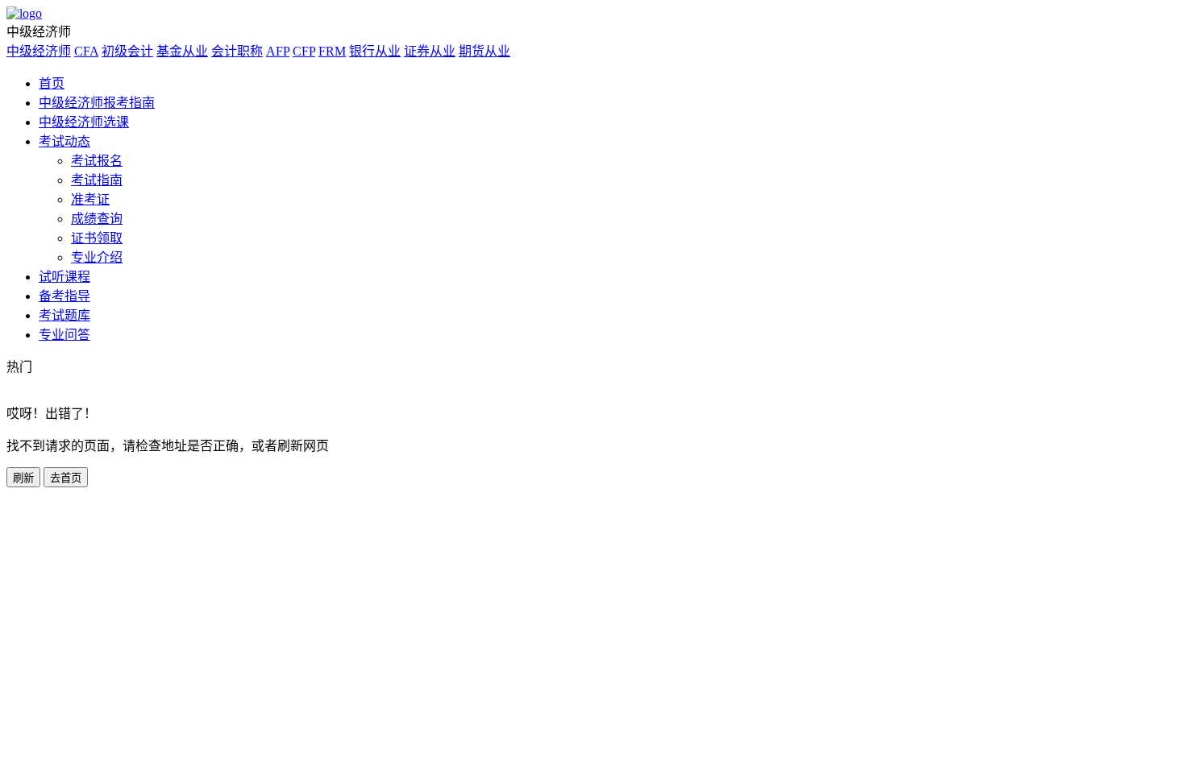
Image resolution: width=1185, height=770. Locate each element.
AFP (277, 51)
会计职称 (237, 51)
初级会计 (127, 51)
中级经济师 (38, 51)
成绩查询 (97, 219)
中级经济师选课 (84, 122)
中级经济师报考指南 (97, 103)
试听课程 (64, 277)
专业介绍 (97, 257)
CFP (304, 51)
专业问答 (64, 335)
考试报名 (97, 161)
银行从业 (375, 51)
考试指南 (97, 180)
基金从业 (182, 51)
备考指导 (64, 296)
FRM (332, 51)
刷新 (23, 478)
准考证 (90, 199)
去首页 (65, 478)
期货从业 (484, 51)
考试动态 (64, 141)
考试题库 (64, 315)
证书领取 (97, 238)
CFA (86, 51)
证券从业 (429, 51)
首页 (51, 83)
